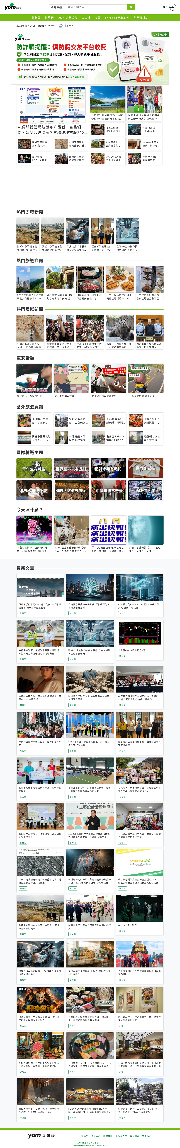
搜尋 (98, 18)
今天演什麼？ (29, 509)
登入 (165, 7)
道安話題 (25, 358)
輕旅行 (49, 18)
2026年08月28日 (25, 25)
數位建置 (134, 1136)
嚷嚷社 (86, 18)
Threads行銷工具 (117, 18)
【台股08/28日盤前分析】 (132, 650)
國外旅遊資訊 (29, 407)
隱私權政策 (121, 1136)
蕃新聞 (36, 18)
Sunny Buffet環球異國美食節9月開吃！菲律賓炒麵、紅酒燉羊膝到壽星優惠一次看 (89, 1112)
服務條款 (108, 1136)
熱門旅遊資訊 (29, 260)
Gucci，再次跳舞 (127, 925)
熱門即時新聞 (29, 212)
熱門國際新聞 (29, 309)
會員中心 (96, 1136)
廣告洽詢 (147, 1136)
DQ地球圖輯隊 (68, 18)
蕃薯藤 (12, 6)
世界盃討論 (140, 18)
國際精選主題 (29, 452)
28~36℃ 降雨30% (61, 25)
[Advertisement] (90, 187)
